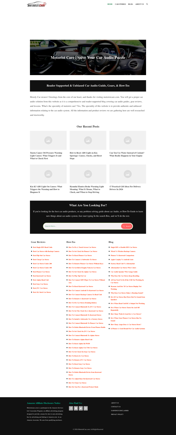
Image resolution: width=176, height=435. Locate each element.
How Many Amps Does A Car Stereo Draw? (126, 324)
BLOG (130, 4)
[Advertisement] (88, 23)
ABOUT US (139, 4)
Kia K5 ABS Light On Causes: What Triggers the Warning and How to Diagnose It (48, 180)
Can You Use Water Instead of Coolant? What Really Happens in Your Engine (127, 146)
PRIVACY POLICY (117, 414)
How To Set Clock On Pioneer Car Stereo (83, 251)
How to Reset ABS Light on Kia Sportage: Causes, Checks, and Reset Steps (88, 146)
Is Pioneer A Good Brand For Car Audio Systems (128, 328)
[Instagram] (86, 408)
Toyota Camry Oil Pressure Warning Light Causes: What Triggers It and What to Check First (48, 146)
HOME (110, 4)
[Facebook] (71, 408)
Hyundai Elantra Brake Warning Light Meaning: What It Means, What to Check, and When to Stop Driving (88, 180)
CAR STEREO (120, 4)
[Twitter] (81, 408)
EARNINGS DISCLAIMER (120, 410)
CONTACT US (115, 407)
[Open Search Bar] (147, 4)
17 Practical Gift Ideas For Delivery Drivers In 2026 (127, 180)
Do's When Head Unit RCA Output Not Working (128, 303)
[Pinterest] (76, 408)
